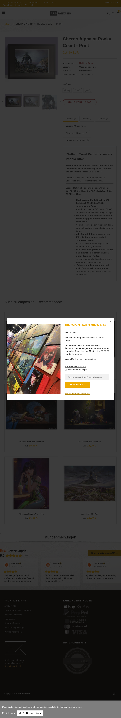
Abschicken (77, 384)
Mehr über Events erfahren (77, 393)
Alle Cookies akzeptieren (29, 713)
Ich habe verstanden (75, 367)
